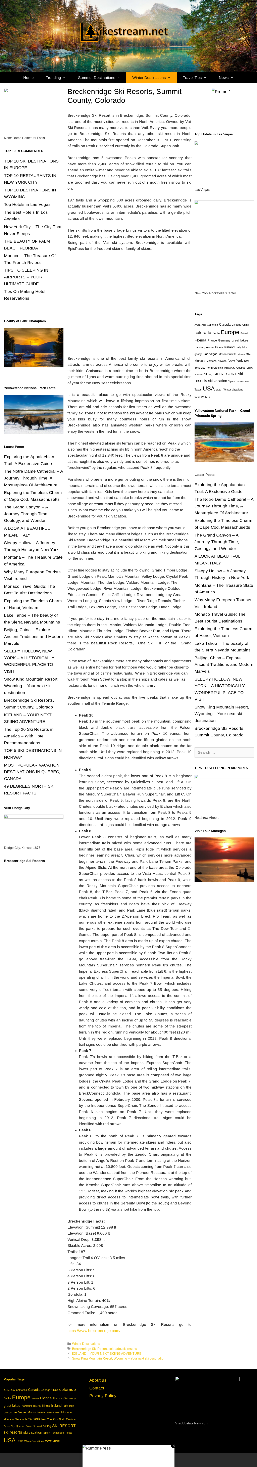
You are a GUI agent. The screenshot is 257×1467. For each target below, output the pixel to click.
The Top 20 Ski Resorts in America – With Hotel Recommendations (29, 736)
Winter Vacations (233, 389)
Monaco (200, 360)
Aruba (197, 325)
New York (235, 361)
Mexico (241, 354)
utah (219, 389)
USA (209, 388)
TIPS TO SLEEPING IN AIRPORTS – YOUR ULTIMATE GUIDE (26, 277)
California (212, 324)
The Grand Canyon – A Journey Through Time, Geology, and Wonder (26, 514)
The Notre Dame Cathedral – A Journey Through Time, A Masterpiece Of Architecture (33, 478)
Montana (211, 360)
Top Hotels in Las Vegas (27, 204)
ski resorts (129, 1348)
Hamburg (200, 347)
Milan (248, 354)
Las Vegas (210, 354)
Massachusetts (228, 354)
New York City (49, 1419)
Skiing (208, 374)
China (245, 324)
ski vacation (217, 381)
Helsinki (210, 347)
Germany (224, 340)
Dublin (216, 333)
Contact (96, 1388)
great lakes (240, 340)
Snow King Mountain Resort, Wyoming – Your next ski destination (118, 1358)
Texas (198, 389)
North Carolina (214, 367)
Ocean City (229, 368)
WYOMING (202, 397)
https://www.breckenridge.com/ (93, 1331)
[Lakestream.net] (128, 30)
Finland (244, 333)
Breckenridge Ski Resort (89, 1348)
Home (28, 78)
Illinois (219, 347)
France (212, 340)
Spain (231, 381)
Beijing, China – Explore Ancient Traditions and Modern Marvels (33, 636)
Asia (204, 325)
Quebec (240, 367)
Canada (224, 324)
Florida (200, 340)
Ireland (229, 347)
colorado (114, 1348)
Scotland (199, 374)
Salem (250, 368)
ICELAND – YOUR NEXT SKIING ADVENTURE (107, 1353)
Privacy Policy (102, 1395)
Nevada (222, 360)
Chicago (236, 324)
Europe (230, 332)
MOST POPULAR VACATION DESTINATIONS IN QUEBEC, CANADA (32, 772)
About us (97, 1380)
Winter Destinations (86, 1343)
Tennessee (242, 381)
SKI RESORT (225, 374)
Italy (238, 347)
